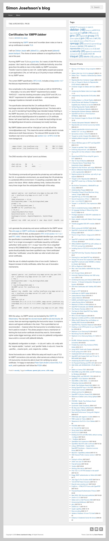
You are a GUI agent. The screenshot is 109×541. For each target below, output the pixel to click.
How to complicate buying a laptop (82, 208)
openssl (35, 370)
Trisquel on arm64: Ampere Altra (81, 136)
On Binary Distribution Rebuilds (81, 109)
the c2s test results (35, 318)
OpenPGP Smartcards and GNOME (83, 307)
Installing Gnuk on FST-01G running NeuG (85, 248)
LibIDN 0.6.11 (76, 507)
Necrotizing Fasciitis (78, 334)
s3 (94, 49)
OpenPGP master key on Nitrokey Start (84, 181)
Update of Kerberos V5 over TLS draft (83, 513)
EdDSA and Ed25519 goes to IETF (82, 300)
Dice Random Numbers (79, 309)
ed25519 (96, 30)
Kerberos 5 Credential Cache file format (84, 518)
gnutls (72, 38)
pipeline (75, 46)
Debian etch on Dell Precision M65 (82, 500)
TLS (31, 45)
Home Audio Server (78, 430)
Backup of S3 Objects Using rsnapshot (84, 69)
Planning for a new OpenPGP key (82, 257)
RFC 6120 (37, 81)
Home (10, 15)
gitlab (87, 32)
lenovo (82, 41)
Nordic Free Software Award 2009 (82, 385)
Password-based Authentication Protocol (84, 491)
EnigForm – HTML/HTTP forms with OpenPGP (86, 486)
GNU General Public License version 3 (83, 455)
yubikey (97, 57)
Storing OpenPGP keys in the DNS (82, 387)
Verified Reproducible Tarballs (81, 107)
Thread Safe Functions (79, 390)
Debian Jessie (20, 50)
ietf (97, 38)
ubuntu (88, 56)
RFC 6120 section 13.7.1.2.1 (52, 233)
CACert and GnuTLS (78, 392)
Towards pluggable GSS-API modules (83, 224)
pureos (82, 46)
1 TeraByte (75, 439)
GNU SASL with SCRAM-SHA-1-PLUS (83, 365)
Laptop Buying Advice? (79, 302)
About (18, 15)
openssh (87, 44)
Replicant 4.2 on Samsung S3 (81, 331)
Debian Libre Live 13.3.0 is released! (83, 73)
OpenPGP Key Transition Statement (83, 325)
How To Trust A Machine (79, 161)
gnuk (84, 36)
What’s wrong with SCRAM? (80, 228)
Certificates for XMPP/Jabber (27, 34)
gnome (95, 33)
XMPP (25, 42)
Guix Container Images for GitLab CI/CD (84, 118)
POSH (39, 365)
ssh (80, 54)
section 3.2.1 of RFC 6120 (47, 136)
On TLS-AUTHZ (76, 428)
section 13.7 (58, 81)
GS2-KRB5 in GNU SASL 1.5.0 (81, 381)
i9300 (91, 38)
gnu (75, 35)
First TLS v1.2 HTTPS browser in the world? (85, 471)
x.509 (47, 370)
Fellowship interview (78, 383)
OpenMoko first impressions (80, 441)
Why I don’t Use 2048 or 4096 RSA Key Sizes (86, 268)
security (16, 370)
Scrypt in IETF (76, 291)
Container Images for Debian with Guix (83, 87)
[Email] (96, 529)
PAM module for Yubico (79, 419)
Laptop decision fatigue (79, 295)
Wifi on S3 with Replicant (79, 316)
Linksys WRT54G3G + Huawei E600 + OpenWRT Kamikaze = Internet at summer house (85, 448)
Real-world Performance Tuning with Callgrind (85, 412)
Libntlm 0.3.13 (76, 497)
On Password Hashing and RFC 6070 (83, 363)
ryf (90, 49)
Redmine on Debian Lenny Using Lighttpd (84, 396)
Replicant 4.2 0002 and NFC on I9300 (83, 318)
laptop (76, 41)
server (43, 370)
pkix (39, 370)
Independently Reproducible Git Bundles (84, 96)
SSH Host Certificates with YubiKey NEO (84, 286)
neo (93, 41)
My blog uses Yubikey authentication (83, 408)
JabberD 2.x (34, 50)
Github (101, 529)
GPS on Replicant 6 (78, 266)
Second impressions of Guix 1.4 (81, 199)
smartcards (73, 54)
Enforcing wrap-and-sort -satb (81, 149)
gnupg (93, 35)
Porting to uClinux (77, 459)
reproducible (77, 48)
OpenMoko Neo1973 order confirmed (83, 444)
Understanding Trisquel (79, 190)
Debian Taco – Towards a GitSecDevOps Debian (86, 75)
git (80, 33)
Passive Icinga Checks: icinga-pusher (83, 235)
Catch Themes (98, 535)
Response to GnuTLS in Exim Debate (83, 421)
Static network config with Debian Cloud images (86, 219)
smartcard (96, 51)
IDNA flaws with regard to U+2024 (82, 417)
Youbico (74, 466)
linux (88, 41)
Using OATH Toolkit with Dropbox (82, 349)
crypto (90, 27)
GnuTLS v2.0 (76, 432)
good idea (35, 61)
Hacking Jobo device (78, 468)
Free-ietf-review (76, 464)
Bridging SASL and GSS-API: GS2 (82, 376)
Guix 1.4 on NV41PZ (78, 201)
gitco (73, 504)
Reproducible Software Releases (82, 111)
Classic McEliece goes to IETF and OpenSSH (86, 143)
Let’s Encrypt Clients (78, 273)
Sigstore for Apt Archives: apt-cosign (83, 167)
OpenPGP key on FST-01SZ (80, 197)
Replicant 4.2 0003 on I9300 (80, 304)
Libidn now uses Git (78, 462)
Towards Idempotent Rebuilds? (81, 123)
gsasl (77, 38)
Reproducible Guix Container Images (83, 80)
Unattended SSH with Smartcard (82, 354)
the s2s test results (53, 318)
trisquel (76, 56)
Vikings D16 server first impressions (83, 260)
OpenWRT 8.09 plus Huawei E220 (82, 394)
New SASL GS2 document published (83, 495)
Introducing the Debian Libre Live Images (84, 91)
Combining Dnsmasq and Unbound (82, 280)
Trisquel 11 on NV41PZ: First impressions (84, 203)
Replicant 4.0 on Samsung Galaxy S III (84, 336)
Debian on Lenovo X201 (79, 370)
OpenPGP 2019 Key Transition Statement (84, 253)
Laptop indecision (77, 298)
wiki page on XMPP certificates (24, 231)
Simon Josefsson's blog (28, 8)
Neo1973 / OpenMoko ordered (81, 453)
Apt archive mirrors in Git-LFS (81, 134)
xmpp (51, 370)
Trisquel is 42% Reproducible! (81, 179)
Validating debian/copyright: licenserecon (84, 138)
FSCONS (74, 426)
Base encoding (76, 511)
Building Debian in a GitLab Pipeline (83, 100)
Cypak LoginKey (77, 509)
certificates (28, 370)
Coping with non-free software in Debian (84, 152)
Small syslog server (78, 352)
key (71, 41)
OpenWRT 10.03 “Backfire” (80, 378)
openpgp (77, 43)
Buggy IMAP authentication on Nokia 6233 (85, 475)
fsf (75, 33)
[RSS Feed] (92, 529)
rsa (87, 49)
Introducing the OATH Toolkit (80, 361)
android (73, 27)
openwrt (95, 44)
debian (78, 29)
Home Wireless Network (79, 410)
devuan (89, 30)
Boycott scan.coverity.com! (80, 484)
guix (85, 38)
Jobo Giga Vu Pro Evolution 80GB (82, 480)
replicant (92, 46)
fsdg (72, 33)
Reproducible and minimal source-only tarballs (86, 125)
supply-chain (89, 53)
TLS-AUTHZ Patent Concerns (81, 482)
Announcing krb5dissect (79, 502)
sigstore (88, 51)
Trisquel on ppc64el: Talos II (80, 147)
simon (25, 38)
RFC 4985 (16, 236)
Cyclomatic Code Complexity (80, 405)
